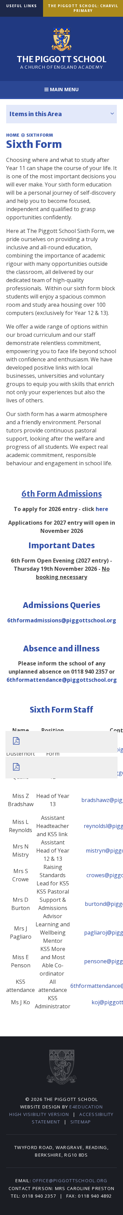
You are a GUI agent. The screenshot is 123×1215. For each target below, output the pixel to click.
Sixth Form (39, 135)
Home (12, 135)
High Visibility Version (39, 1114)
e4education (86, 1107)
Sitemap (80, 1122)
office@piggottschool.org (69, 1180)
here (102, 509)
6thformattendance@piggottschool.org (61, 680)
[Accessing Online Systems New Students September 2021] (61, 742)
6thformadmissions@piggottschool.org (61, 620)
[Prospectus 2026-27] (61, 767)
